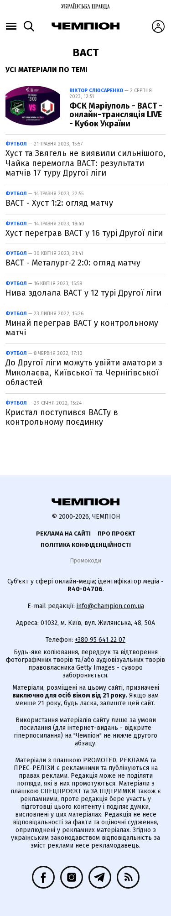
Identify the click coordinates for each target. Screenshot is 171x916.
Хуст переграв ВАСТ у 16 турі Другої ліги (84, 233)
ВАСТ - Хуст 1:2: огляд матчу (59, 203)
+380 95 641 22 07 (100, 640)
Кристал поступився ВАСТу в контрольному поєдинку (61, 417)
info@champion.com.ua (110, 606)
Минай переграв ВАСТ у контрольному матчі (81, 328)
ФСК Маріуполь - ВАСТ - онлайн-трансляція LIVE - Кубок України (115, 115)
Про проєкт (116, 533)
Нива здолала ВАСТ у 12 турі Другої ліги (83, 293)
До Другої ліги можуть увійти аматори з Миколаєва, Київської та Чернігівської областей (83, 372)
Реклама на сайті (63, 533)
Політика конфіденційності (86, 544)
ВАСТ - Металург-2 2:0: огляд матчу (72, 263)
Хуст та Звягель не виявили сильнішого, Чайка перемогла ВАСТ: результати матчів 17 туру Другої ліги (85, 163)
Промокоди (85, 560)
